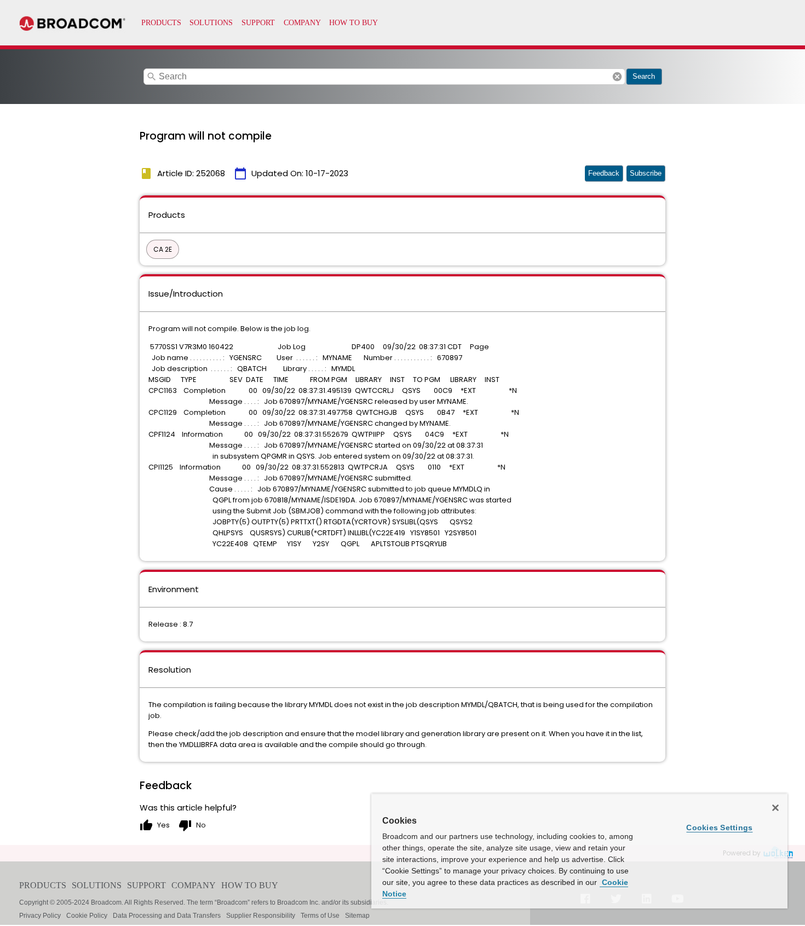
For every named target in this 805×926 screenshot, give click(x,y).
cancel (617, 76)
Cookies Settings (719, 827)
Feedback (603, 173)
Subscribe (646, 173)
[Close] (775, 808)
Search (644, 76)
